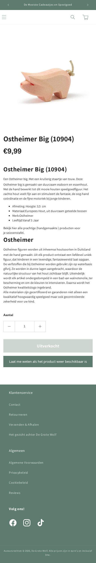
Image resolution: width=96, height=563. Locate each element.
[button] (9, 17)
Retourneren (18, 415)
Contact (14, 405)
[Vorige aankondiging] (8, 5)
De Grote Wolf (39, 550)
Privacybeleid (18, 473)
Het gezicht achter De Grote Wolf (32, 435)
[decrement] (9, 326)
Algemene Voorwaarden (26, 463)
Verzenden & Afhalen (24, 425)
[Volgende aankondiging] (88, 5)
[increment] (40, 326)
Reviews (14, 493)
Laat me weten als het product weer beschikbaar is (48, 361)
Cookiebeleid (18, 483)
